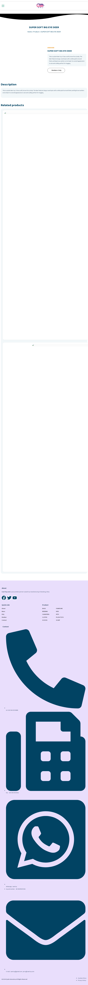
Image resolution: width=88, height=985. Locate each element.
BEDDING (45, 611)
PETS (57, 614)
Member (4, 617)
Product (36, 31)
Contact (4, 620)
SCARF (58, 620)
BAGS (44, 609)
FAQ (3, 614)
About (3, 609)
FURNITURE (59, 609)
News (3, 611)
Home (29, 31)
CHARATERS (45, 614)
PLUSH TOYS (60, 617)
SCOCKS (44, 620)
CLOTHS (44, 617)
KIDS (57, 611)
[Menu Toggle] (3, 6)
